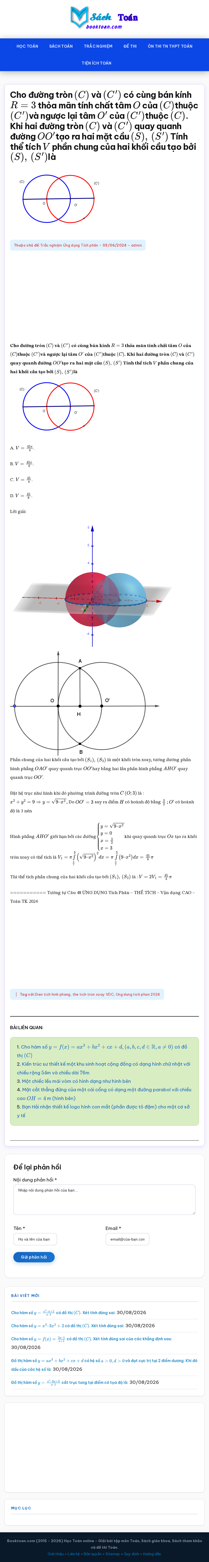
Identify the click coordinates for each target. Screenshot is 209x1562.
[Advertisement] (104, 297)
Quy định (131, 1554)
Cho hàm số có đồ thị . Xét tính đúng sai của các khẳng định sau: (91, 1338)
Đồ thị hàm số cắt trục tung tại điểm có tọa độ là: (69, 1382)
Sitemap (113, 1554)
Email (113, 1228)
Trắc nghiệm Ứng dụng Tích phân (69, 245)
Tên (19, 1228)
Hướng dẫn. (152, 1554)
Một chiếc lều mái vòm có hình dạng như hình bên (76, 1081)
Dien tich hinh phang (52, 994)
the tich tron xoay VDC (93, 994)
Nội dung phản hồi (35, 1180)
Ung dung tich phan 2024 (138, 994)
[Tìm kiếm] (125, 62)
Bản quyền (93, 1554)
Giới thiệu (56, 1554)
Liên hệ (74, 1554)
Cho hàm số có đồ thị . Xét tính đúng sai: (63, 1312)
